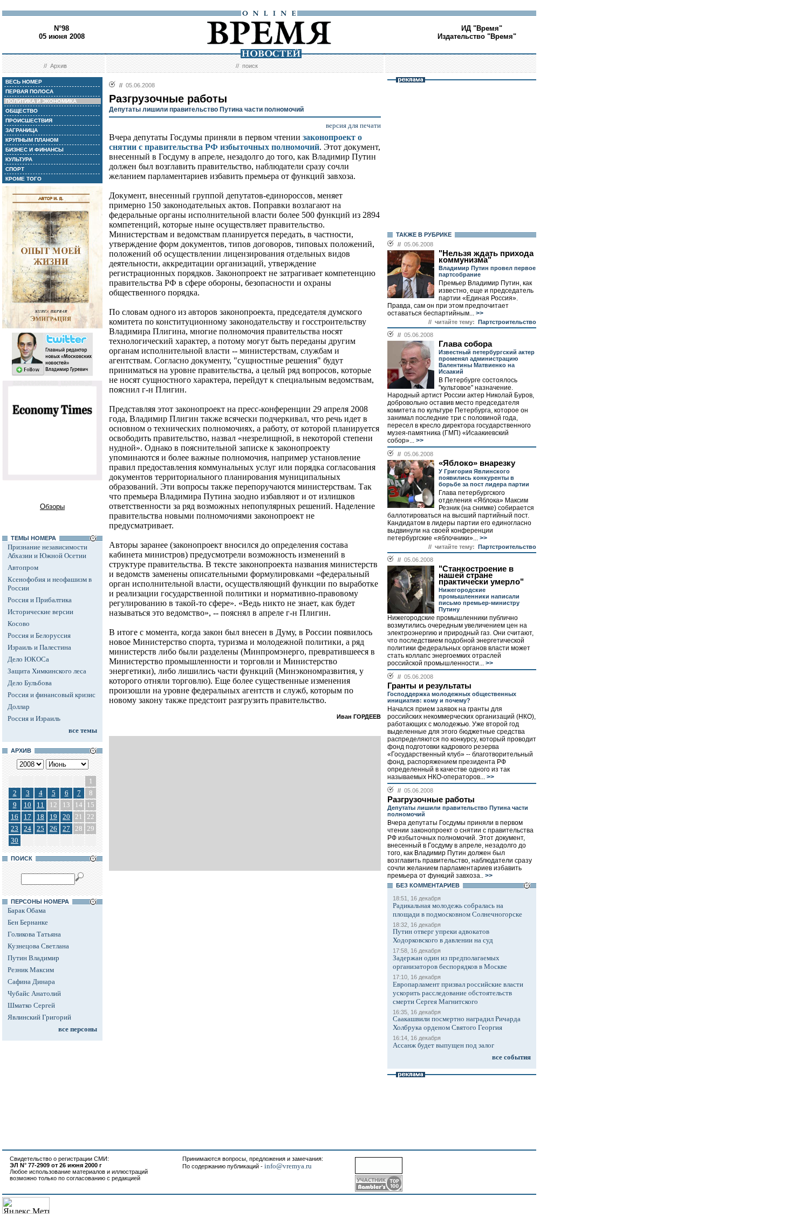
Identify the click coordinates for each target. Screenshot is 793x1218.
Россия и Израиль (34, 718)
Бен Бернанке (28, 922)
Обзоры (52, 507)
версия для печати (353, 125)
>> (478, 313)
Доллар (19, 707)
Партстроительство (507, 322)
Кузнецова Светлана (38, 946)
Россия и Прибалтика (40, 600)
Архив (58, 66)
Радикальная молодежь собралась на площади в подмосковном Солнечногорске (457, 910)
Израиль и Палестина (39, 647)
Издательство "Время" (476, 36)
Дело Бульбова (30, 683)
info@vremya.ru (288, 1166)
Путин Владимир (33, 958)
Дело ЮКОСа (28, 659)
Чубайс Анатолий (34, 993)
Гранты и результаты (429, 686)
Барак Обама (27, 910)
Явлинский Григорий (39, 1017)
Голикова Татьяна (34, 934)
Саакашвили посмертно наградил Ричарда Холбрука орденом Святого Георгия (457, 1023)
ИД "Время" (481, 28)
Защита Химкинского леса (47, 671)
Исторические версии (40, 612)
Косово (19, 624)
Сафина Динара (31, 982)
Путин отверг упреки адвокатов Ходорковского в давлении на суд (443, 935)
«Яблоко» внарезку (477, 463)
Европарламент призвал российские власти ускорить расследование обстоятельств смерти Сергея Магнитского (458, 993)
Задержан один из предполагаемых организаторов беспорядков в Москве (450, 962)
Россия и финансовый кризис (51, 695)
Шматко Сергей (31, 1005)
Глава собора (465, 344)
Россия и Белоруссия (39, 635)
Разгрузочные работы (431, 799)
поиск (250, 66)
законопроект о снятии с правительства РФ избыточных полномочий (235, 142)
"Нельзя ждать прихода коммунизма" (486, 256)
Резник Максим (31, 970)
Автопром (23, 567)
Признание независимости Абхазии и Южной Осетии (47, 551)
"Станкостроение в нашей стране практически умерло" (481, 575)
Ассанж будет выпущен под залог (443, 1045)
